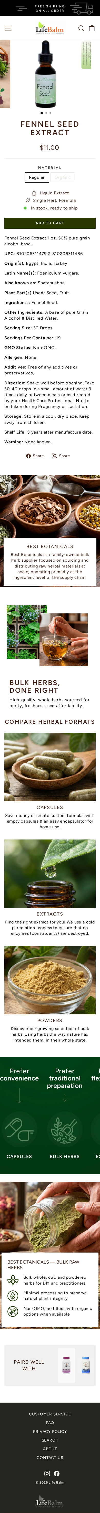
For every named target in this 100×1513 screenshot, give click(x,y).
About (50, 1448)
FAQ (50, 1422)
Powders (50, 1020)
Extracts (50, 914)
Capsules (50, 807)
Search (50, 1440)
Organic (63, 177)
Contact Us (50, 1457)
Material (50, 167)
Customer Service (50, 1414)
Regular (37, 177)
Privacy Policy (50, 1431)
